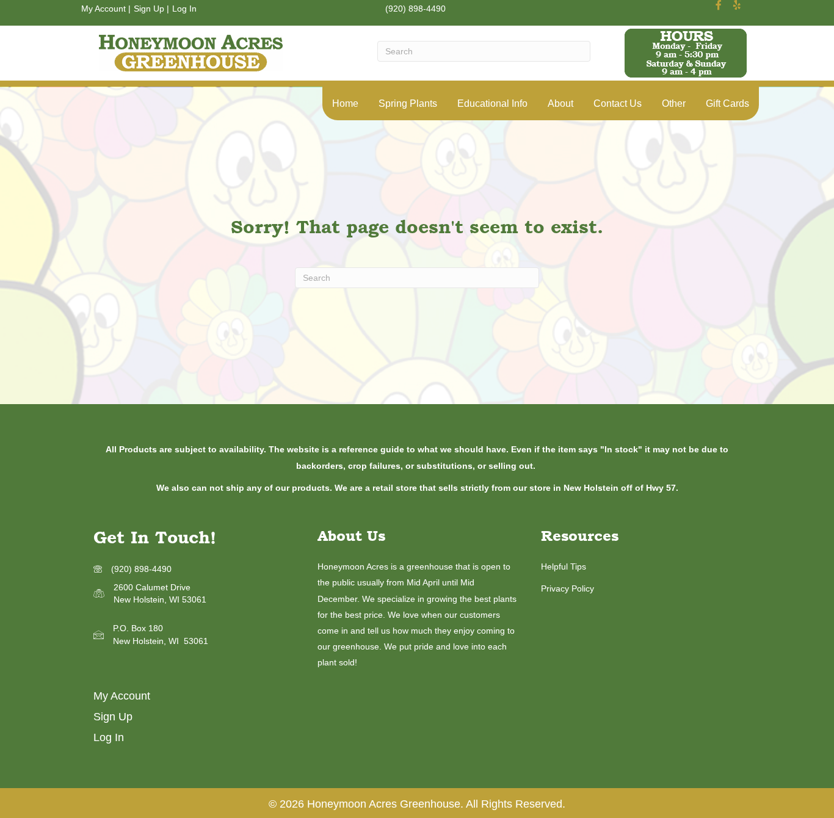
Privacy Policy (567, 588)
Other (674, 103)
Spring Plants (408, 103)
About (560, 103)
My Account (103, 8)
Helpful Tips (563, 566)
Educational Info (492, 103)
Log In (184, 8)
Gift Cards (727, 103)
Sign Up (149, 8)
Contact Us (617, 103)
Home (345, 103)
